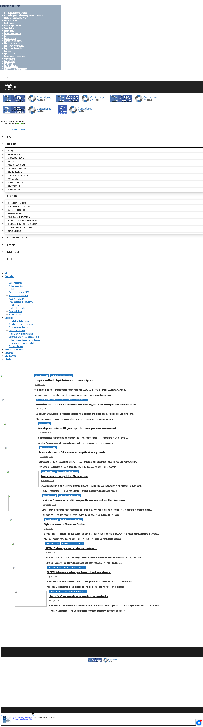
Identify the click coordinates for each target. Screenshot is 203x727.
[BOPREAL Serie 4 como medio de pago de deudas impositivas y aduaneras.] (29, 574)
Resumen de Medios (12, 33)
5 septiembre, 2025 (47, 480)
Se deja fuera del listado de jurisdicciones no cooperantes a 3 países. (63, 380)
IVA (5, 35)
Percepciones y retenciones (15, 68)
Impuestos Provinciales (14, 45)
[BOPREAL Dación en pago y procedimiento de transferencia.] (27, 550)
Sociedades (9, 28)
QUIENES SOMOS (10, 89)
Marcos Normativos (12, 43)
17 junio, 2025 (52, 576)
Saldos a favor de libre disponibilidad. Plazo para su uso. (64, 476)
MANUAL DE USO (102, 698)
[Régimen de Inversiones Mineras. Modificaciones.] (26, 526)
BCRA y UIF (9, 63)
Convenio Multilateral (13, 40)
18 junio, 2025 (50, 552)
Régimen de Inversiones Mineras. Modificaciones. (65, 524)
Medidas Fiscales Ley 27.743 (16, 18)
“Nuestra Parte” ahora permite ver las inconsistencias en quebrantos (78, 596)
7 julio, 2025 (48, 528)
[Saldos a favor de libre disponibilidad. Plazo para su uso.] (23, 478)
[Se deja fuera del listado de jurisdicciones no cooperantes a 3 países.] (16, 382)
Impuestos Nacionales (13, 48)
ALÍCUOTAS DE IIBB (10, 87)
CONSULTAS (8, 84)
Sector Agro (9, 51)
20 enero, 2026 (41, 408)
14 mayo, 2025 (54, 600)
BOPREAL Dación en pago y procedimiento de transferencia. (71, 548)
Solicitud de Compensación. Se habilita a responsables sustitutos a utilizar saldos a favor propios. (84, 500)
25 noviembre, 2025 (46, 456)
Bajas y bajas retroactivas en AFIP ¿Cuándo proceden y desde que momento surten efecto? (77, 428)
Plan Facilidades (11, 66)
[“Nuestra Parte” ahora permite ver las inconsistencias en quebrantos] (31, 598)
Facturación (9, 23)
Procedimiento (10, 38)
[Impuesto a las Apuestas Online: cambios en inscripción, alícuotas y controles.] (21, 454)
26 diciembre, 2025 (44, 432)
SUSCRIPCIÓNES (102, 693)
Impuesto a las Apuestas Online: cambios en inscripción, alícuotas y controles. (72, 452)
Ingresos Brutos (11, 20)
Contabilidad (9, 61)
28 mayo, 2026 (40, 384)
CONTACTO (102, 667)
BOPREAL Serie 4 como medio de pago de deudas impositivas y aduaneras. (79, 572)
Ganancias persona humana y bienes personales (23, 15)
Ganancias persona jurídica (15, 12)
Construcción (9, 58)
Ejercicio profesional (12, 53)
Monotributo (9, 30)
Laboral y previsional (12, 25)
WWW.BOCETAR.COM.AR (20, 722)
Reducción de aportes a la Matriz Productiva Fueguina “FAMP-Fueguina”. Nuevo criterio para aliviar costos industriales (86, 404)
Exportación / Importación (15, 56)
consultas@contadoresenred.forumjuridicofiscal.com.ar (102, 677)
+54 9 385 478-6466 (17, 129)
